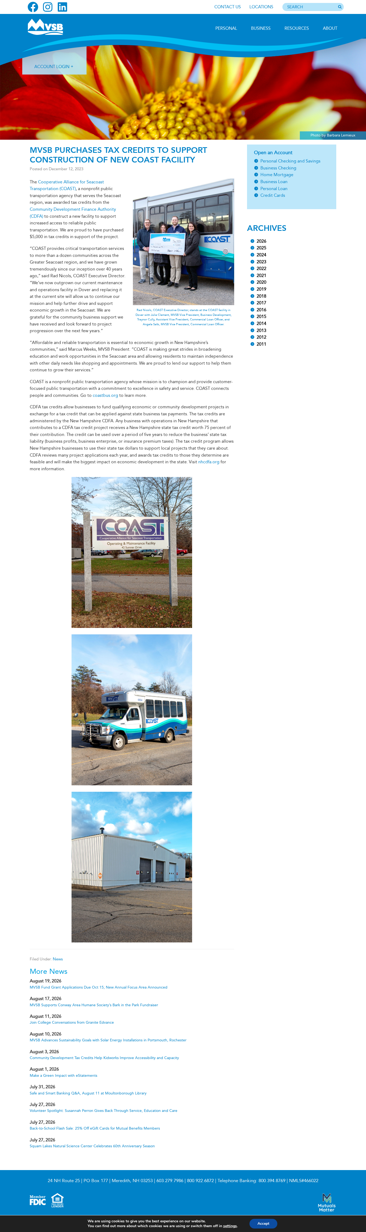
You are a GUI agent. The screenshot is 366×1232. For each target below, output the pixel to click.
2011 (261, 344)
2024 (261, 254)
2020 (261, 282)
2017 (261, 302)
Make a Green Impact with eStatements (63, 1075)
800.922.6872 (200, 1180)
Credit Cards (272, 195)
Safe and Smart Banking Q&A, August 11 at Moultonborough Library (88, 1093)
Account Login (51, 66)
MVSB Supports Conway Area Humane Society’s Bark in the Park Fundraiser (94, 1005)
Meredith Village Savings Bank (56, 27)
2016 (261, 309)
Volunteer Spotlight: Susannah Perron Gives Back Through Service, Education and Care (103, 1110)
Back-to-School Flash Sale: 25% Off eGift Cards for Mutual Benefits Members (95, 1128)
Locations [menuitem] (261, 6)
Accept (263, 1223)
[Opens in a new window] (33, 7)
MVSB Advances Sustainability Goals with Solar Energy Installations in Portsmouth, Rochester (108, 1040)
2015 (261, 316)
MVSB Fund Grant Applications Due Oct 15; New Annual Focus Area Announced (98, 987)
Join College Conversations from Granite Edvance (72, 1022)
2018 (261, 296)
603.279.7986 (169, 1180)
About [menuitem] (330, 28)
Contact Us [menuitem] (227, 6)
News (58, 959)
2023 (261, 261)
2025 (261, 247)
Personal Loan (273, 188)
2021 (261, 275)
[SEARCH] (340, 7)
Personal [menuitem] (226, 28)
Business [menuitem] (261, 28)
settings (230, 1226)
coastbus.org (105, 395)
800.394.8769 (272, 1180)
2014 (261, 323)
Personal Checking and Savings (290, 161)
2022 (261, 268)
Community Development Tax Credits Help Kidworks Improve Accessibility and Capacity (104, 1058)
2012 (261, 337)
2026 (261, 241)
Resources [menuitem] (297, 28)
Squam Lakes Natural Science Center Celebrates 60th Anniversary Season (92, 1146)
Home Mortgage (276, 174)
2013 (261, 330)
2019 (261, 289)
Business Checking (278, 168)
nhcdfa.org (208, 461)
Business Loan (273, 181)
